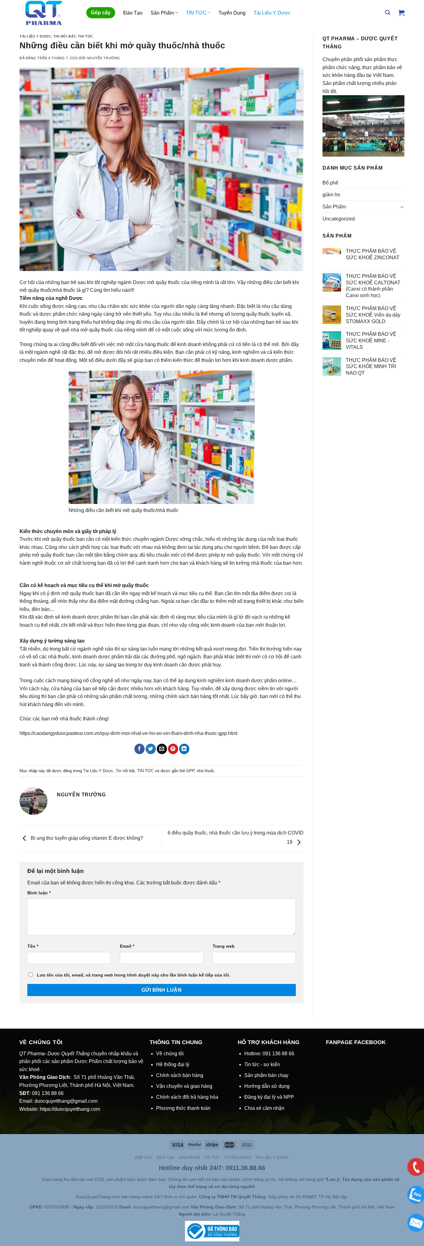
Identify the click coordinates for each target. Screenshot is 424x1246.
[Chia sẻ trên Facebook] (139, 749)
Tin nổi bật (64, 36)
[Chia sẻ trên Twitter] (151, 749)
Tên (32, 946)
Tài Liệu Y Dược (272, 13)
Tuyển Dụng (232, 13)
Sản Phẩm (162, 13)
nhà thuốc (205, 770)
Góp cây (101, 12)
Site (37, 1179)
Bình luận (39, 892)
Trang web (224, 946)
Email (127, 946)
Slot (29, 1179)
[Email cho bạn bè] (162, 749)
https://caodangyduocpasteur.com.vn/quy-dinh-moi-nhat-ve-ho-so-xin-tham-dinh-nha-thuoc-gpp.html (128, 733)
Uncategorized (339, 218)
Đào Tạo (132, 13)
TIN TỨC (196, 13)
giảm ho (331, 194)
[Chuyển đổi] (401, 207)
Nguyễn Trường (103, 58)
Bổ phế (330, 182)
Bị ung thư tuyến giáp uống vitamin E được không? (86, 838)
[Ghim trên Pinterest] (173, 749)
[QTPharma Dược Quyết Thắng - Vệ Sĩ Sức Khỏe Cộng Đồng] (48, 12)
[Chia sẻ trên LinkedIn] (184, 749)
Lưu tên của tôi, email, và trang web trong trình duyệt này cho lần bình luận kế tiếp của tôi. (133, 974)
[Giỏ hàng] (401, 13)
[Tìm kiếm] (387, 13)
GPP (190, 770)
